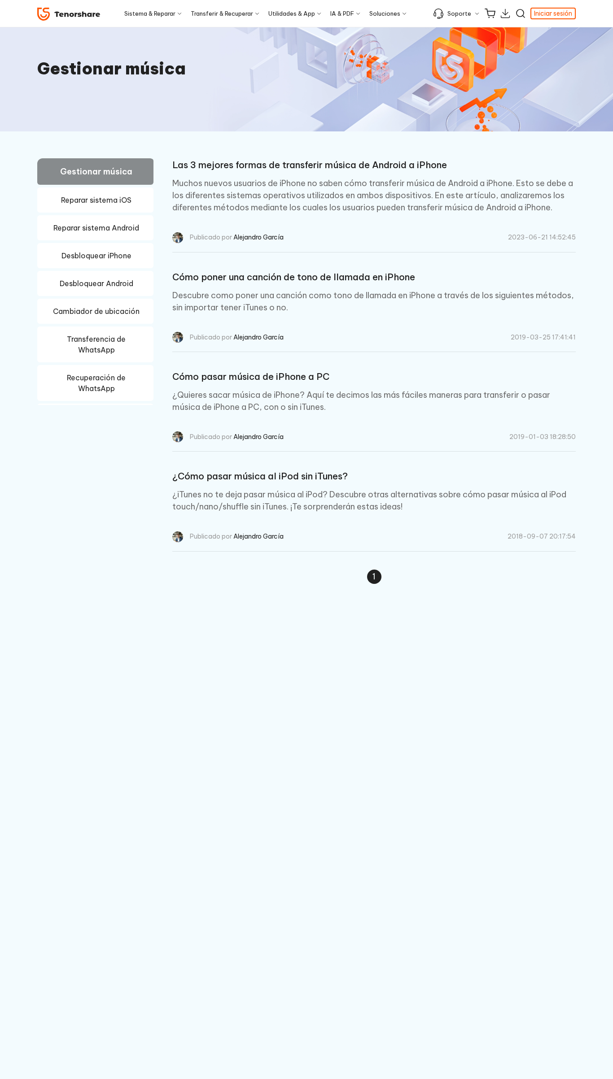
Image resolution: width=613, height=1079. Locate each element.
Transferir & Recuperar (222, 13)
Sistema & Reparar (149, 13)
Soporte (459, 13)
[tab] (95, 172)
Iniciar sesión (553, 13)
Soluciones (384, 13)
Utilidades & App (291, 13)
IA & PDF (342, 13)
